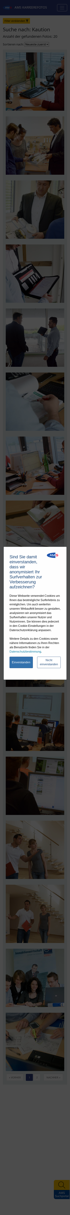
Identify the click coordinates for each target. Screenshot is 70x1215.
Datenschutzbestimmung (25, 651)
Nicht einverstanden (49, 662)
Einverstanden (21, 662)
